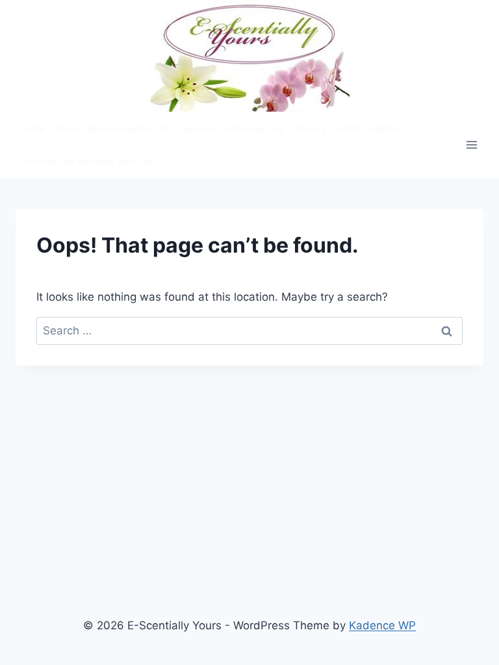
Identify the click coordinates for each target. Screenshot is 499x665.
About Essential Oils (130, 128)
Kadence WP (382, 625)
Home (32, 128)
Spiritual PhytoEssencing (233, 128)
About (66, 128)
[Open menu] (471, 145)
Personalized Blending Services (86, 160)
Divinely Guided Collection (349, 128)
